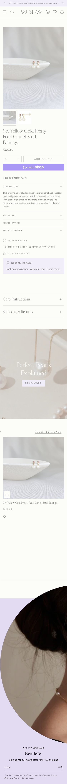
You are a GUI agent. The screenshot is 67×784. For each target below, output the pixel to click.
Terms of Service (21, 778)
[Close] (61, 604)
